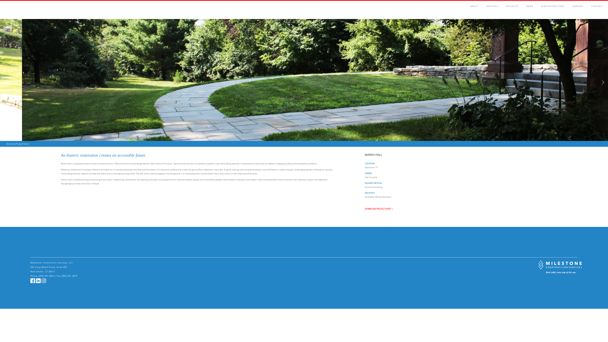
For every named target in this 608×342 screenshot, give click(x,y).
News (529, 6)
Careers (577, 6)
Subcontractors (552, 6)
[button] (4, 82)
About (474, 6)
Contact (597, 6)
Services (492, 6)
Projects (512, 6)
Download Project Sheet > (18, 144)
